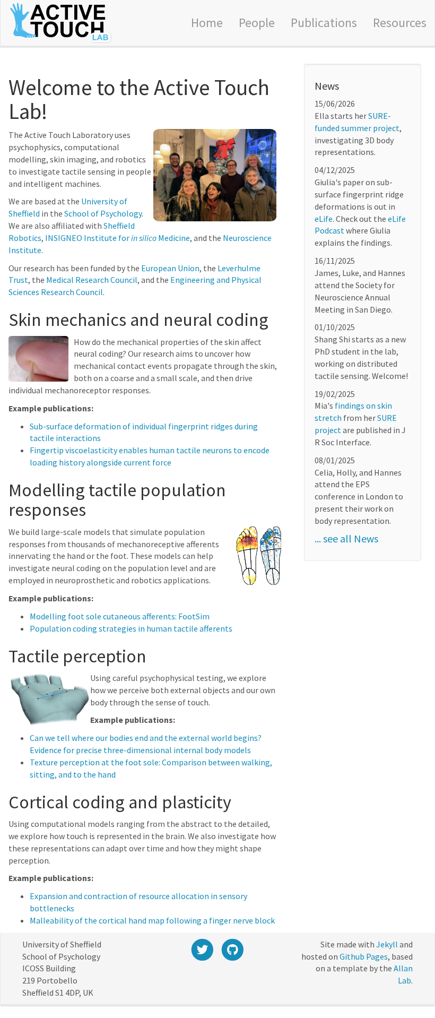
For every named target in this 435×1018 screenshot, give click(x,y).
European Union (170, 268)
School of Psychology (103, 213)
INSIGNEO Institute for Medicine (117, 237)
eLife (324, 218)
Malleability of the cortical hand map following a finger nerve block (152, 920)
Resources (400, 22)
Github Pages (364, 956)
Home (207, 22)
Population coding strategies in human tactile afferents (131, 628)
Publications (324, 22)
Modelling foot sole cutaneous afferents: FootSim (120, 616)
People (257, 22)
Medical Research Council (91, 279)
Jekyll (387, 944)
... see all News (346, 538)
